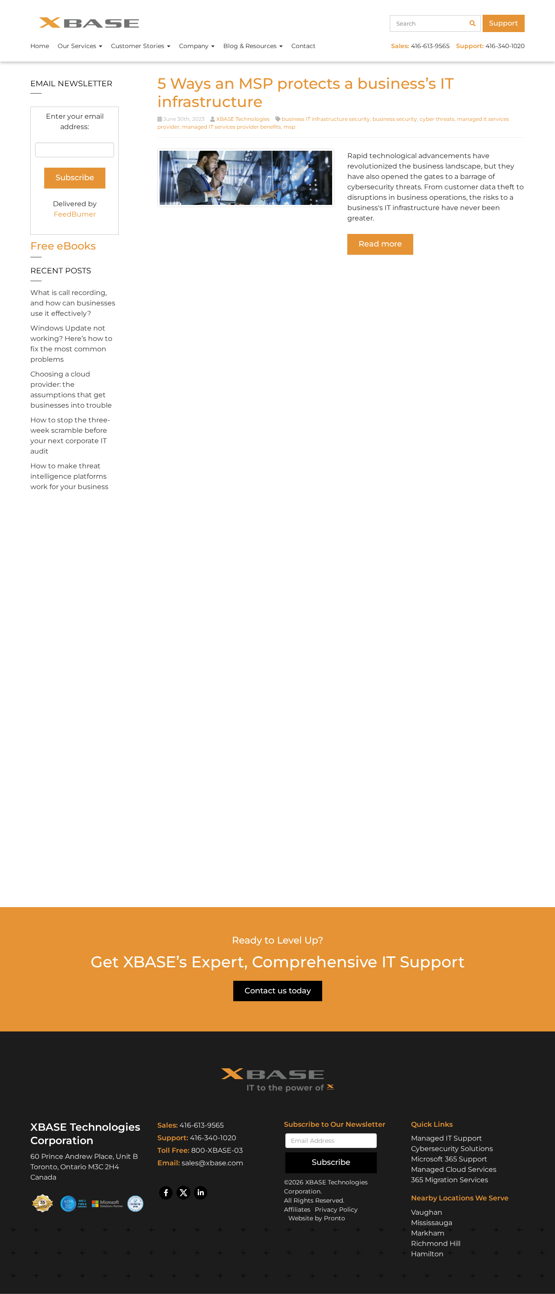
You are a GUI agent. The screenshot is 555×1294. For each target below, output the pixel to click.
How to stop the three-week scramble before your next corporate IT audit (70, 435)
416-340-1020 (213, 1138)
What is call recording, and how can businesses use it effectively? (72, 303)
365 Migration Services (449, 1180)
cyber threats (437, 119)
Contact (303, 46)
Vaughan (426, 1212)
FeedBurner (75, 214)
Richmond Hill (435, 1243)
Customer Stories (138, 46)
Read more (380, 244)
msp (289, 126)
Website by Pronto (316, 1218)
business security (394, 119)
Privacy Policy (336, 1209)
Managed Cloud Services (453, 1169)
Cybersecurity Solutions (452, 1149)
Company (194, 46)
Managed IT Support (446, 1138)
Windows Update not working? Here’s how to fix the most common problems (71, 343)
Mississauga (431, 1223)
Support (503, 23)
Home (39, 46)
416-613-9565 (202, 1125)
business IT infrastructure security (326, 119)
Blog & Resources (250, 46)
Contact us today (278, 991)
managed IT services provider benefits (231, 126)
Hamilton (427, 1254)
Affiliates (297, 1209)
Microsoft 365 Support (449, 1159)
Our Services (78, 46)
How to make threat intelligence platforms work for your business (69, 476)
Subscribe (331, 1162)
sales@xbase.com (212, 1163)
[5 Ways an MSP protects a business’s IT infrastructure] (246, 177)
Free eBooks (63, 246)
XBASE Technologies (243, 119)
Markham (427, 1233)
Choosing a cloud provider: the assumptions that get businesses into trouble (71, 389)
